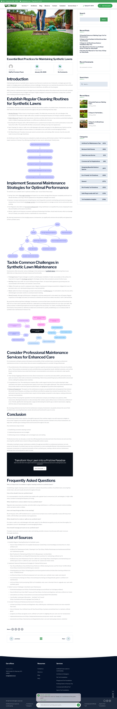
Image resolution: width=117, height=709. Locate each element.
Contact (54, 5)
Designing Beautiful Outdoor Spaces (90, 168)
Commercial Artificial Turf (63, 687)
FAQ (38, 678)
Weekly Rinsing (13, 113)
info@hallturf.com (25, 1)
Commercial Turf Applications (91, 161)
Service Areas (72, 5)
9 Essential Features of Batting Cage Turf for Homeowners (93, 36)
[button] (58, 697)
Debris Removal (13, 118)
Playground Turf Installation (64, 680)
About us (47, 5)
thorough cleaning (24, 195)
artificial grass (48, 291)
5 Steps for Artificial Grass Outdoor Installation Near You (90, 43)
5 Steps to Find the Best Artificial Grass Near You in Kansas (93, 39)
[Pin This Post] (22, 629)
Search (82, 13)
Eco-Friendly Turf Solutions (90, 175)
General (84, 181)
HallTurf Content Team (16, 72)
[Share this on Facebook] (12, 629)
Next (63, 638)
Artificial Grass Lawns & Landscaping (62, 669)
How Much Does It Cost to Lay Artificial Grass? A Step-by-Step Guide (91, 47)
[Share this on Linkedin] (19, 629)
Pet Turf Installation (61, 677)
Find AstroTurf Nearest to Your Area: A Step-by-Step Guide (93, 51)
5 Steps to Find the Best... (96, 113)
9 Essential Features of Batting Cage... (97, 102)
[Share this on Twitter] (15, 629)
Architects (34, 5)
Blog (40, 5)
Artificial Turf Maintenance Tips (91, 143)
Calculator (62, 5)
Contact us (40, 668)
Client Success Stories (88, 155)
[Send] (78, 705)
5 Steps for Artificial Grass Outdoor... (96, 122)
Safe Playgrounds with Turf (90, 193)
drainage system (30, 202)
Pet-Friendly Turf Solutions (90, 187)
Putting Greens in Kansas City (64, 683)
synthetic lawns (50, 271)
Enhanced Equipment (15, 389)
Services (24, 5)
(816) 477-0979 (38, 1)
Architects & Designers (62, 674)
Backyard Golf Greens (88, 149)
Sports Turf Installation (62, 690)
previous (17, 638)
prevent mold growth (31, 206)
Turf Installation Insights (89, 199)
